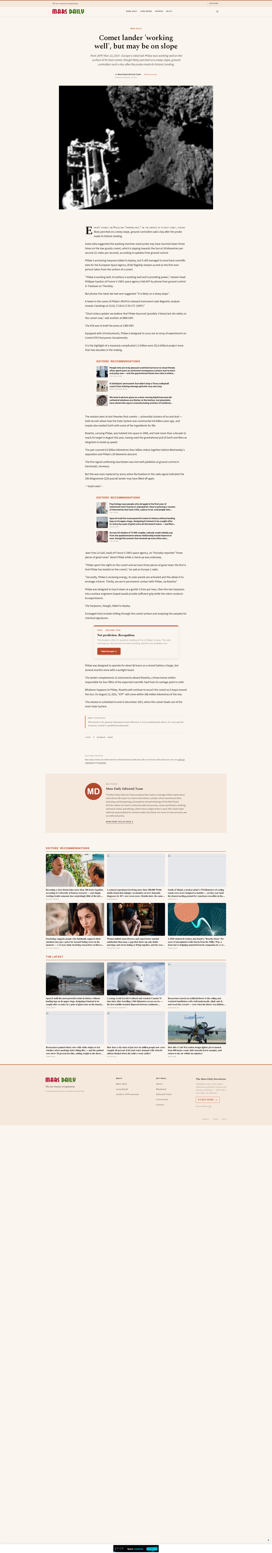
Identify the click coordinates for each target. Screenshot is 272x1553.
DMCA (224, 1119)
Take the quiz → (109, 651)
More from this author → (119, 822)
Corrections (162, 1099)
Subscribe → (208, 1099)
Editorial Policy (164, 1094)
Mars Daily (131, 11)
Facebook (101, 737)
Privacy (205, 1119)
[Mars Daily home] (68, 11)
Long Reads (146, 11)
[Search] (217, 11)
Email (110, 737)
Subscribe (213, 3)
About (169, 11)
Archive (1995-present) (127, 1094)
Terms (216, 1119)
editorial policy (117, 815)
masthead (102, 762)
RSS (210, 1106)
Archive (159, 11)
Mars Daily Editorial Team (129, 74)
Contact (160, 1104)
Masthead (161, 1089)
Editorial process (150, 74)
